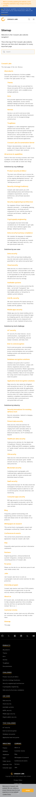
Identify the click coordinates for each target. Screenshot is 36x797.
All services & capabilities (13, 154)
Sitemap (7, 621)
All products (8, 71)
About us (7, 596)
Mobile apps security (14, 310)
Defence (5, 751)
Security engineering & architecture (20, 202)
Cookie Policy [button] (7, 794)
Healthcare (6, 754)
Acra (9, 96)
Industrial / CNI (7, 764)
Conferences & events (12, 533)
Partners (7, 552)
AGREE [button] (28, 790)
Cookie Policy (18, 783)
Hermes (10, 110)
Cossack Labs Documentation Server (20, 143)
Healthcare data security (16, 439)
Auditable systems (14, 283)
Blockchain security (14, 468)
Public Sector (7, 761)
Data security (12, 254)
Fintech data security (15, 421)
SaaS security (12, 481)
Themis (10, 83)
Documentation (7, 666)
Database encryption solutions (18, 359)
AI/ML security (7, 710)
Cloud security (12, 265)
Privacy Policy (18, 780)
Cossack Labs (6, 63)
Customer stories (10, 610)
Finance (5, 748)
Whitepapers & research (13, 524)
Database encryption (9, 734)
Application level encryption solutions (21, 381)
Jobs (6, 573)
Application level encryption (11, 737)
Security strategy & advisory (17, 186)
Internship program (11, 585)
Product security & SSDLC (16, 171)
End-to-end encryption (15, 344)
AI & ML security (13, 298)
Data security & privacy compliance (20, 233)
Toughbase (11, 123)
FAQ (5, 543)
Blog (6, 510)
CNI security (11, 454)
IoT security (11, 330)
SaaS (4, 758)
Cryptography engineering (16, 219)
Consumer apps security (16, 497)
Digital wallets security (9, 717)
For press (7, 564)
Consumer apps (7, 767)
